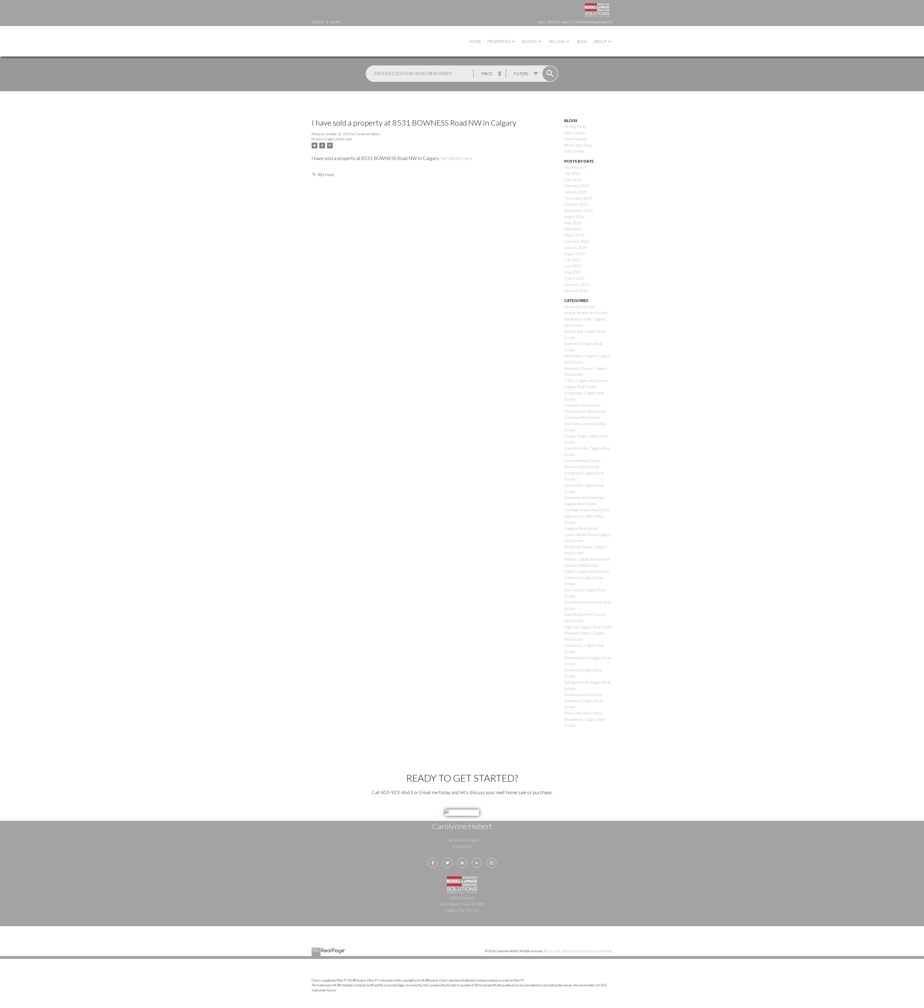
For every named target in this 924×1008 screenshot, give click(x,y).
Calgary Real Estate (338, 139)
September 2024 (578, 210)
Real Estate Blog (577, 145)
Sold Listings (574, 151)
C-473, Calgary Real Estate (586, 380)
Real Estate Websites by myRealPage (588, 951)
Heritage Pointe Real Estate (587, 509)
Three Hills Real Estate (583, 713)
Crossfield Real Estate (582, 460)
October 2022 (576, 290)
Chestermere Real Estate (585, 411)
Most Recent (575, 167)
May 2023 (572, 272)
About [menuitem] (600, 41)
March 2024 (574, 235)
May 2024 (572, 222)
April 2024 (572, 229)
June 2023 (573, 265)
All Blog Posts (575, 126)
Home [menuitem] (475, 41)
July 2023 (572, 259)
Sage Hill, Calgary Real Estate (588, 627)
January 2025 (575, 192)
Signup (318, 22)
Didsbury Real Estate (581, 466)
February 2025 (576, 185)
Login (334, 22)
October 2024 (576, 204)
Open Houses (575, 138)
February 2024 (576, 241)
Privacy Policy (554, 951)
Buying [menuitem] (529, 41)
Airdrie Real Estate (579, 306)
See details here (456, 158)
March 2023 (574, 278)
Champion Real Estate (582, 405)
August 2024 (574, 216)
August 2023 (574, 253)
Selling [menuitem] (557, 41)
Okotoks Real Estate (581, 565)
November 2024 (578, 198)
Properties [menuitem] (498, 41)
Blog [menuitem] (582, 41)
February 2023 (576, 284)
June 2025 (573, 179)
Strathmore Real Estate (583, 694)
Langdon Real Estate (581, 528)
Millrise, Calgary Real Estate (587, 559)
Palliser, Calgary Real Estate (586, 571)
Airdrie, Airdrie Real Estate (586, 312)
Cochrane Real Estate (582, 417)
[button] (433, 863)
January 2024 (575, 247)
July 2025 (572, 173)
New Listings (574, 132)
